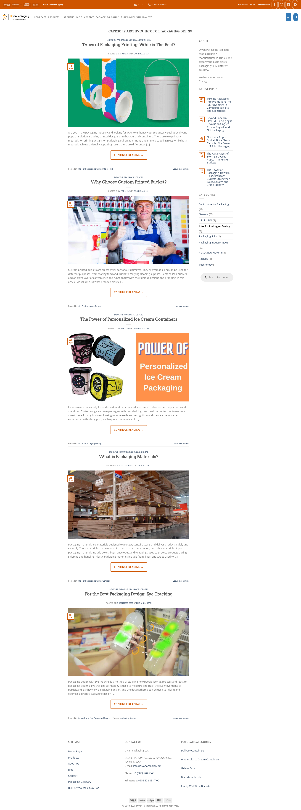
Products (53, 17)
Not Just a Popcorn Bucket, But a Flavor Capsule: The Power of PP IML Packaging (218, 142)
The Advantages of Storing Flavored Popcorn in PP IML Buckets (218, 158)
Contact (89, 17)
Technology (206, 264)
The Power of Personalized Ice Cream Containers (128, 319)
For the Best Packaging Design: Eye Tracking (128, 593)
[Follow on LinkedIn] (288, 4)
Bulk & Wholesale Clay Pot (136, 17)
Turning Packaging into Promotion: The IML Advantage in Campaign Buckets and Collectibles (219, 104)
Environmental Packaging (214, 204)
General (143, 452)
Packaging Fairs (208, 236)
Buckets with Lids (191, 777)
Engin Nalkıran (141, 54)
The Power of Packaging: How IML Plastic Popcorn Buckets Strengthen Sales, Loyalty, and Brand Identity (218, 177)
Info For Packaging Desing (121, 40)
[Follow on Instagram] (281, 4)
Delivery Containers (192, 750)
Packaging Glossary (107, 17)
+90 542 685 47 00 (148, 780)
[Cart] (288, 17)
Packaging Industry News (213, 242)
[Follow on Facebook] (275, 4)
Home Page (40, 17)
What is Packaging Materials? (128, 456)
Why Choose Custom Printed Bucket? (129, 181)
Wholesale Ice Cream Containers (200, 759)
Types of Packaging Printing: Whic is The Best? (128, 44)
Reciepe (203, 258)
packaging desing (128, 717)
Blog (79, 17)
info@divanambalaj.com (147, 766)
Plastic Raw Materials (211, 252)
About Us (69, 17)
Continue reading (129, 155)
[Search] (295, 17)
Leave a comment (181, 168)
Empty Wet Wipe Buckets (195, 786)
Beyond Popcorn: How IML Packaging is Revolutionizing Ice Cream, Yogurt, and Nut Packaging (219, 124)
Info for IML (143, 40)
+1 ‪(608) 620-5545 (144, 773)
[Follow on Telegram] (295, 4)
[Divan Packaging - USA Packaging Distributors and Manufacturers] (15, 17)
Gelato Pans (188, 768)
